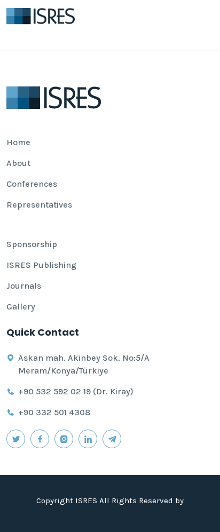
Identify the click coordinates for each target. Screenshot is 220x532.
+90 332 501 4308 (54, 412)
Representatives (39, 205)
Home (18, 142)
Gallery (20, 306)
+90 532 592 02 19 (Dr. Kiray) (75, 391)
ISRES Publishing (41, 265)
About (18, 163)
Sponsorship (31, 244)
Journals (23, 286)
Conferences (31, 184)
